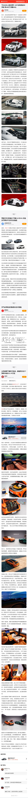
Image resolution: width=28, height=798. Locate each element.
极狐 (2, 409)
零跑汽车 (7, 228)
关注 (24, 10)
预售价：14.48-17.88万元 (13, 759)
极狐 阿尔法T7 (12, 380)
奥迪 (23, 14)
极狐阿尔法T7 (15, 384)
